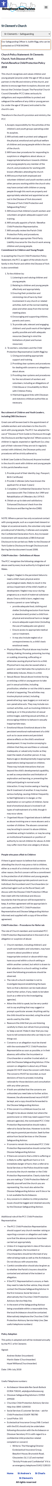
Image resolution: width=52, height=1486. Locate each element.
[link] (3, 3)
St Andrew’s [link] (24, 1473)
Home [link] (10, 1473)
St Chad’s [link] (40, 1473)
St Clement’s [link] (26, 1478)
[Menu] (46, 7)
